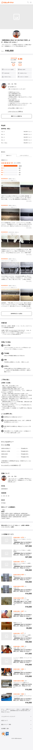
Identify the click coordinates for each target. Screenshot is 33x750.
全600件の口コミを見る (16, 313)
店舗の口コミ (9, 155)
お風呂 (3, 330)
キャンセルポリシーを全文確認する (9, 465)
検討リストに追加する (16, 116)
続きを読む (29, 201)
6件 (19, 168)
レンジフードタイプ (13, 330)
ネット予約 (7, 345)
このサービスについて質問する (15, 111)
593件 (20, 166)
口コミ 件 (13, 59)
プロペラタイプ (21, 330)
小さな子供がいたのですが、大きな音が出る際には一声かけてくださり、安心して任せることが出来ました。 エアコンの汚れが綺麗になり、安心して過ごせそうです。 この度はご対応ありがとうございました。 (16, 277)
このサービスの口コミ (24, 155)
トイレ (27, 330)
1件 (19, 172)
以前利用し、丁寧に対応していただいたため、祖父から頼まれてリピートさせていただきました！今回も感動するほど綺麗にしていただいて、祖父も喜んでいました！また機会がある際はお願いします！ (16, 304)
